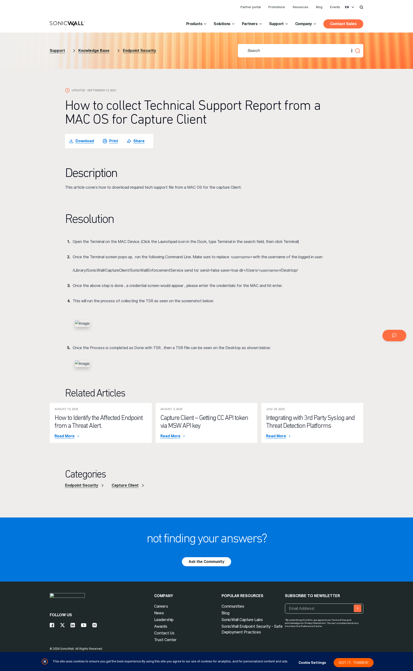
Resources (300, 7)
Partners (250, 24)
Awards (160, 626)
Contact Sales (343, 24)
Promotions (276, 7)
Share (139, 141)
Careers (161, 606)
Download (85, 141)
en (347, 7)
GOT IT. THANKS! (354, 663)
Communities (233, 606)
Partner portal (250, 7)
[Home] (67, 24)
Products (194, 24)
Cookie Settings (312, 663)
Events (335, 7)
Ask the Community (206, 561)
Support (276, 24)
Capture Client (125, 485)
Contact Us (164, 633)
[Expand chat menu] (394, 335)
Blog (319, 7)
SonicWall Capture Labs (242, 619)
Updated (78, 90)
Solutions (222, 24)
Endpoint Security (139, 50)
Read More (64, 436)
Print (113, 141)
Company (303, 24)
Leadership (164, 619)
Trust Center (165, 640)
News (159, 613)
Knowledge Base (93, 50)
